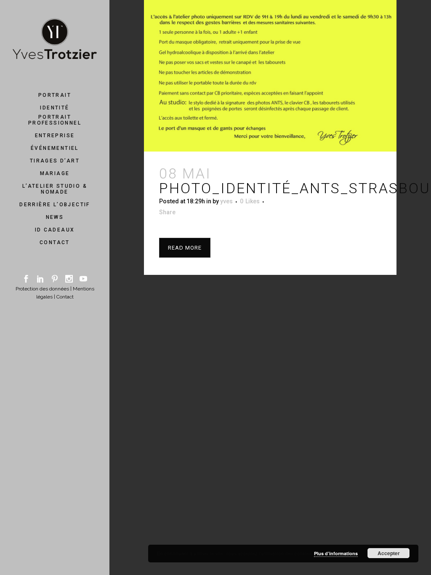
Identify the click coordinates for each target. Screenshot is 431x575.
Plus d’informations (336, 553)
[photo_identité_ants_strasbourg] (270, 76)
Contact (65, 297)
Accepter (389, 553)
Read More (185, 248)
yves (226, 201)
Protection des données (42, 289)
